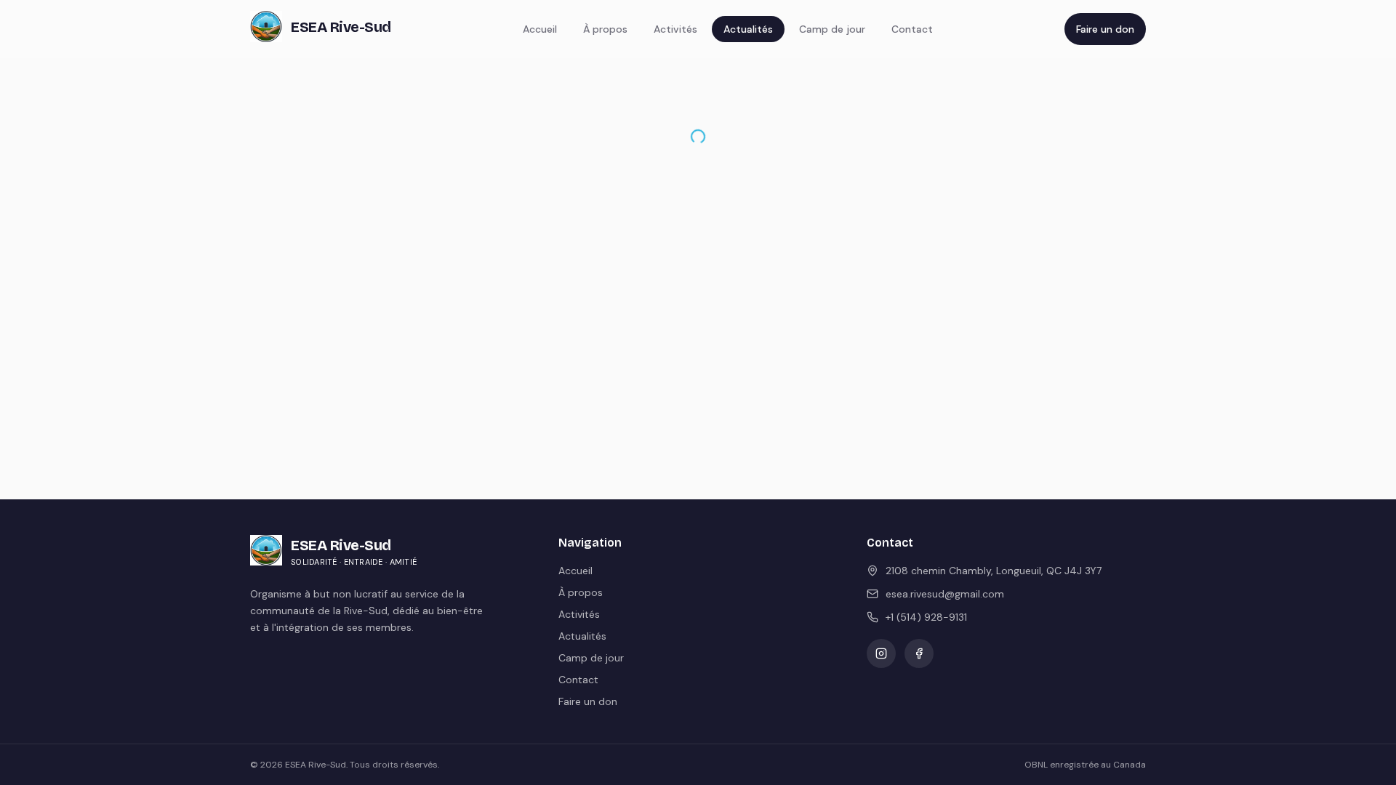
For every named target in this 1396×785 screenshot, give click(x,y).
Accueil (540, 29)
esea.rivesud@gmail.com (945, 593)
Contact (912, 29)
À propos (605, 29)
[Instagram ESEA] (881, 653)
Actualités (748, 29)
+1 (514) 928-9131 (926, 617)
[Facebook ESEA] (919, 653)
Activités (675, 29)
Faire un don (1105, 29)
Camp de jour (832, 29)
